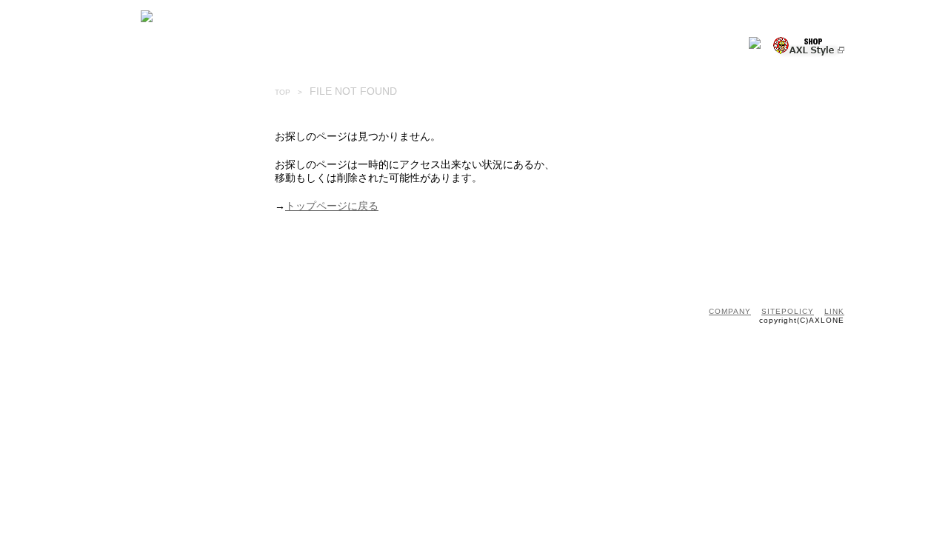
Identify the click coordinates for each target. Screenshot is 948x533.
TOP (282, 92)
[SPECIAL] (304, 49)
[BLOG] (362, 49)
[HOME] (119, 49)
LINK (834, 311)
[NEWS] (180, 49)
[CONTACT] (423, 49)
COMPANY (730, 311)
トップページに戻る (331, 206)
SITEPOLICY (787, 311)
